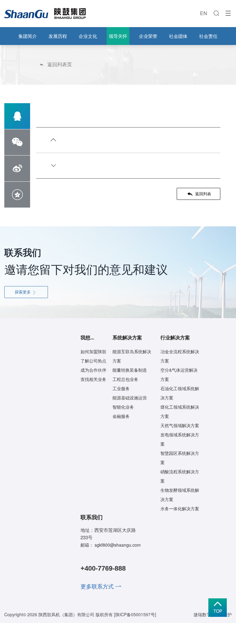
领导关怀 (118, 36)
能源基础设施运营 (129, 397)
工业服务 (121, 388)
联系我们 (92, 517)
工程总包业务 (125, 379)
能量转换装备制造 (129, 370)
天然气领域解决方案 (179, 425)
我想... (87, 337)
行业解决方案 (175, 337)
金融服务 (121, 416)
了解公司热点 (93, 361)
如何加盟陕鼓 (93, 351)
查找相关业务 (93, 379)
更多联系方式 (97, 586)
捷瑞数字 (202, 614)
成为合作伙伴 (93, 370)
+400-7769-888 (103, 568)
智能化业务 (123, 407)
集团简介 (27, 36)
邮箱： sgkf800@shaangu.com (111, 545)
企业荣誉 (148, 36)
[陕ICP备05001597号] (135, 614)
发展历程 (58, 36)
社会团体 (178, 36)
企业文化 (88, 36)
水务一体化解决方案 (179, 508)
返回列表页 (55, 64)
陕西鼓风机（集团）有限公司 (66, 614)
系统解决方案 (127, 337)
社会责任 (208, 36)
